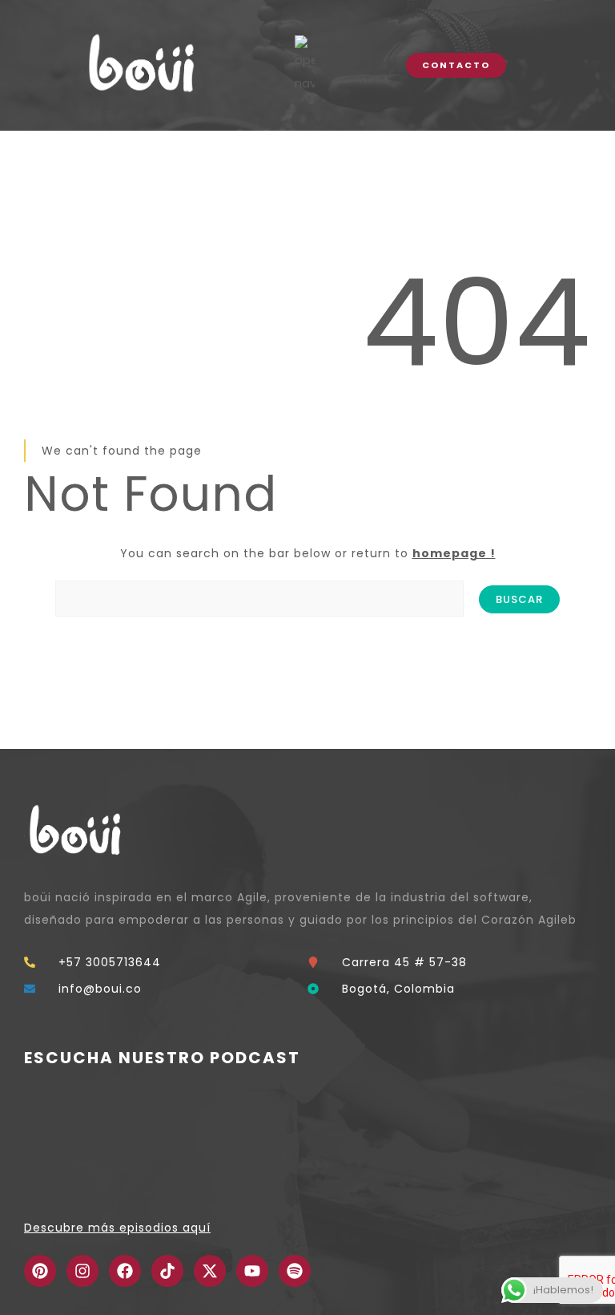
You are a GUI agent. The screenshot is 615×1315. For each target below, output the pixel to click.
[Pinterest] (40, 1271)
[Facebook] (125, 1271)
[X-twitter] (210, 1271)
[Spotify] (295, 1271)
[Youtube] (252, 1271)
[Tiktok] (167, 1271)
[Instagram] (82, 1271)
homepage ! (454, 553)
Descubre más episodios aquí (117, 1228)
